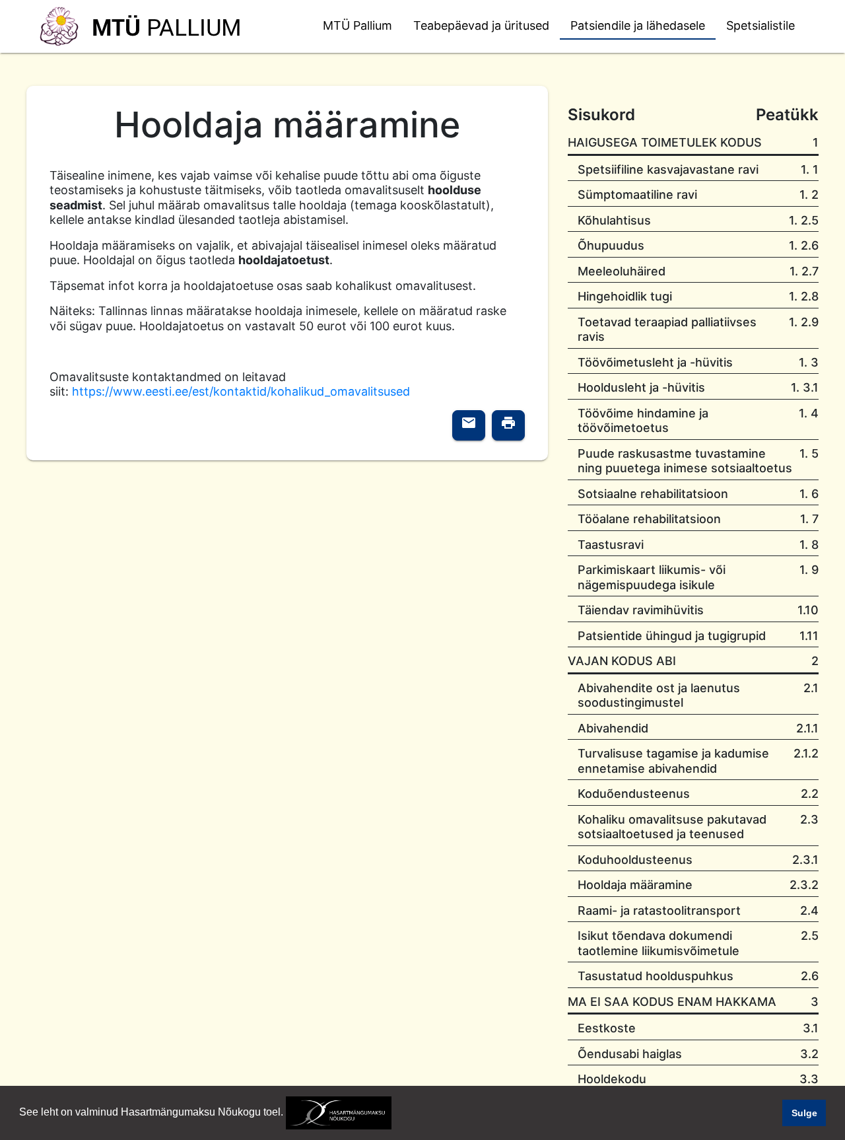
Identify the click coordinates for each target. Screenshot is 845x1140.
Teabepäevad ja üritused (481, 25)
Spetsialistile (760, 25)
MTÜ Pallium (357, 25)
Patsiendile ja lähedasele (637, 25)
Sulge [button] (804, 1113)
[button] (396, 1114)
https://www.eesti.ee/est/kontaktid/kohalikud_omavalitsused (241, 391)
